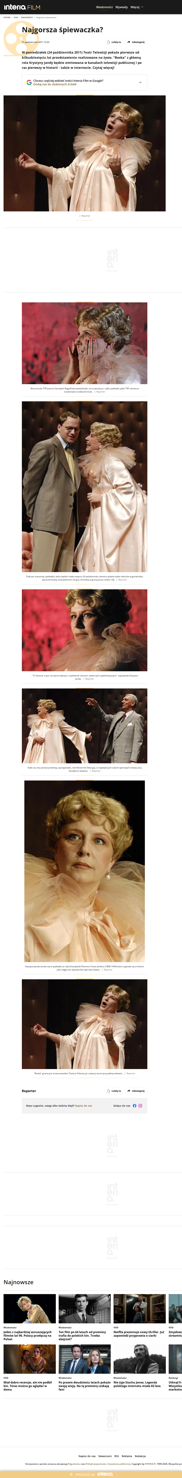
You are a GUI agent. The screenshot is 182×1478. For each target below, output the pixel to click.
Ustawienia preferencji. (119, 1464)
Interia (7, 17)
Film (16, 17)
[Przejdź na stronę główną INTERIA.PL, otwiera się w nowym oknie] (15, 7)
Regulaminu (74, 1463)
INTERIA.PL (150, 1463)
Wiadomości (27, 17)
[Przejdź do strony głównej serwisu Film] (34, 7)
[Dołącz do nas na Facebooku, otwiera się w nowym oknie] (134, 1105)
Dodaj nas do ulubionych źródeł (68, 84)
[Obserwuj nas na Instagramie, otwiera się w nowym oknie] (140, 1105)
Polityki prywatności (96, 1463)
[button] (104, 7)
